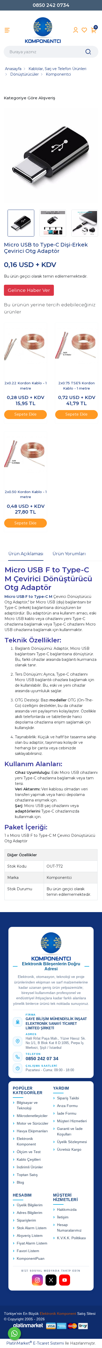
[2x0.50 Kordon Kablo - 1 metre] (25, 458)
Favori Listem (28, 1251)
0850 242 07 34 (42, 1058)
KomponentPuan (30, 1259)
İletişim (63, 1217)
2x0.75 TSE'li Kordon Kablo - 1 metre (76, 385)
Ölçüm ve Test (29, 1152)
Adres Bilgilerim (29, 1213)
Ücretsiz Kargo (69, 1150)
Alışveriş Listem (30, 1236)
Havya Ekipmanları (32, 1131)
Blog (20, 1182)
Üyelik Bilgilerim (30, 1205)
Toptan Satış (27, 1175)
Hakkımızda (67, 1210)
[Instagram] (37, 1280)
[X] (51, 1280)
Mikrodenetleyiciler (32, 1116)
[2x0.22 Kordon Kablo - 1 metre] (25, 349)
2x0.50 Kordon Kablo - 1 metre (26, 494)
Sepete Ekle (25, 414)
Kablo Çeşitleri (29, 1160)
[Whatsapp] (14, 1333)
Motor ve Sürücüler (32, 1123)
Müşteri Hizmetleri (72, 1121)
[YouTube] (64, 1280)
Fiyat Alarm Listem (32, 1243)
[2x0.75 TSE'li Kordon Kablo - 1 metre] (76, 349)
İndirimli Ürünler (30, 1167)
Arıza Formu (67, 1106)
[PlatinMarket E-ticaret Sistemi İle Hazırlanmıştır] (28, 1326)
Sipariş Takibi (68, 1098)
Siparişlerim (26, 1220)
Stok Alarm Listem (32, 1228)
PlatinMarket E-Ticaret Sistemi (35, 1343)
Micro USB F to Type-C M (28, 596)
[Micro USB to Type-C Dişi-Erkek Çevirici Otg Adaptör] (51, 156)
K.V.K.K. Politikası (71, 1238)
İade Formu (66, 1113)
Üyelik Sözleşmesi (72, 1142)
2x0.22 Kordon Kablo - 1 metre (25, 385)
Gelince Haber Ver (29, 290)
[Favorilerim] (84, 30)
